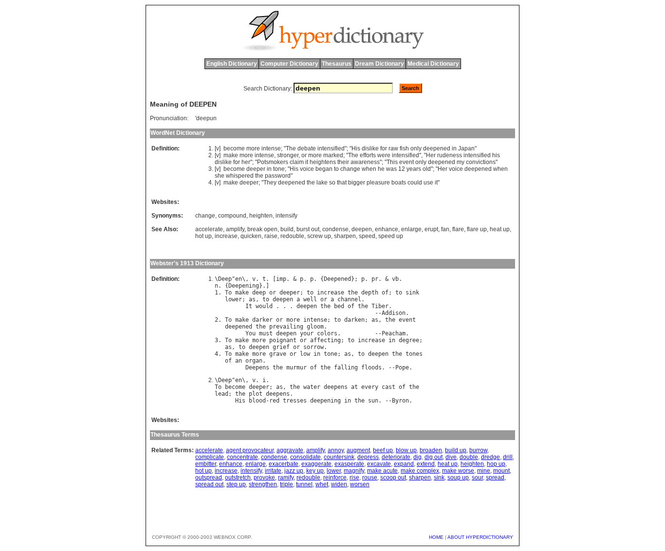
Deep (225, 279)
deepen (361, 229)
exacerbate (283, 463)
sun (373, 400)
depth (369, 292)
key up (315, 470)
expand (404, 463)
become (234, 148)
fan (445, 229)
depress (368, 457)
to (336, 168)
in (454, 148)
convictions (481, 162)
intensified (331, 148)
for (383, 148)
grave (277, 353)
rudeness (449, 155)
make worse (458, 470)
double (469, 457)
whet (321, 484)
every (369, 387)
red (274, 400)
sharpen (345, 236)
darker (262, 319)
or (304, 155)
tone (279, 168)
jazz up (293, 470)
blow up (406, 450)
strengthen (263, 484)
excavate (379, 463)
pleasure (378, 182)
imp (281, 279)
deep (259, 292)
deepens (336, 387)
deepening (325, 400)
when (369, 168)
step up (236, 484)
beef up (383, 450)
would (264, 306)
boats (398, 182)
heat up (500, 229)
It (248, 306)
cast (388, 387)
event (406, 162)
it (306, 162)
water (311, 387)
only (416, 148)
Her (431, 155)
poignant (282, 340)
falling (346, 367)
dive (451, 457)
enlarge (411, 229)
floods (371, 367)
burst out (307, 229)
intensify (286, 215)
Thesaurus (336, 63)
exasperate (349, 463)
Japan (466, 148)
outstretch (238, 477)
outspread (208, 477)
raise (270, 236)
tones (414, 353)
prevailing (286, 326)
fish (404, 148)
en (238, 279)
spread (495, 477)
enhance (386, 229)
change (350, 168)
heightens (323, 162)
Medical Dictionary (433, 63)
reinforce (335, 477)
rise (354, 477)
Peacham (394, 333)
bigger (356, 182)
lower (233, 299)
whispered (240, 175)
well (310, 299)
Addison (394, 313)
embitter (205, 463)
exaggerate (316, 463)
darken (354, 319)
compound (232, 215)
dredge (490, 457)
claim (297, 162)
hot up (203, 236)
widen (339, 484)
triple (286, 484)
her (245, 162)
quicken (250, 236)
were (383, 155)
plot (255, 393)
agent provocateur (250, 450)
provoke (264, 477)
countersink (339, 457)
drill (508, 457)
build (287, 229)
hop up (496, 463)
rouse (369, 477)
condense (335, 229)
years (413, 168)
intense (271, 148)
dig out (434, 457)
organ (253, 360)
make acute (382, 470)
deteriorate (396, 457)
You (250, 333)
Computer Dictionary (289, 63)
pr (374, 279)
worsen (359, 484)
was (391, 168)
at (354, 387)
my (460, 162)
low (305, 353)
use (428, 182)
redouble (292, 236)
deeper (255, 168)
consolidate (305, 457)
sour (477, 477)
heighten (261, 215)
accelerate (209, 229)
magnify (354, 470)
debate (306, 148)
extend (426, 463)
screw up (319, 236)
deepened (436, 148)
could (414, 182)
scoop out (393, 477)
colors (327, 333)
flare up (477, 229)
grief (281, 347)
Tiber (379, 306)
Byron (400, 400)
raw (393, 148)
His (355, 148)
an (238, 360)
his (496, 155)
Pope (402, 367)
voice (307, 168)
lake (322, 182)
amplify (235, 229)
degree (409, 340)
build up (455, 450)
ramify (286, 477)
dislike (370, 148)
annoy (336, 450)
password (278, 175)
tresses (295, 400)
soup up (458, 477)
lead (221, 393)
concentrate (242, 457)
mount (501, 470)
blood (257, 400)
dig (417, 457)
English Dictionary (231, 63)
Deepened (337, 279)
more (253, 148)
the (259, 175)
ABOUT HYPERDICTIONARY (480, 537)
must (266, 333)
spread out (209, 484)
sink (412, 292)
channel (349, 299)
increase (226, 236)
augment (358, 450)
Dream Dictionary (379, 63)
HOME (436, 537)
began (323, 168)
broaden (431, 450)
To (228, 292)
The (291, 148)
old (427, 168)
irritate (273, 470)
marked (333, 155)
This (392, 162)
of (385, 292)
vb (395, 279)
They (270, 182)
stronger (287, 155)
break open (262, 229)
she (219, 175)
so (332, 182)
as (252, 299)
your (307, 333)
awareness (365, 162)
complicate (209, 457)
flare (458, 229)
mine (483, 470)
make (230, 155)
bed (339, 306)
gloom (315, 326)
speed (367, 236)
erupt (431, 229)
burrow (478, 450)
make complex (420, 470)
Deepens (257, 367)
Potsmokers (272, 162)
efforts (368, 155)
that (342, 182)
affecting (325, 340)
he (381, 168)
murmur (296, 367)
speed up (390, 236)
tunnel (304, 484)
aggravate (290, 450)
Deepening (243, 285)
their (343, 162)
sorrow (313, 347)
